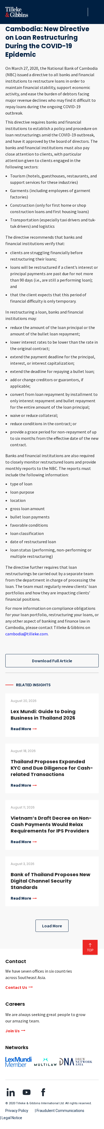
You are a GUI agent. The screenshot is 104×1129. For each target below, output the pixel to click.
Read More (21, 728)
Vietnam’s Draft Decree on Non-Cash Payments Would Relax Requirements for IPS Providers (51, 824)
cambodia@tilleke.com (26, 633)
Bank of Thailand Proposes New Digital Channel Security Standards (50, 881)
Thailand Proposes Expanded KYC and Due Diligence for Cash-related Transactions (52, 768)
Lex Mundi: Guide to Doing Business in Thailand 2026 (43, 714)
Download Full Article (52, 660)
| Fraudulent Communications (59, 1110)
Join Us (12, 1030)
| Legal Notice (11, 1118)
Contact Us (16, 987)
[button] (82, 12)
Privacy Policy (16, 1110)
